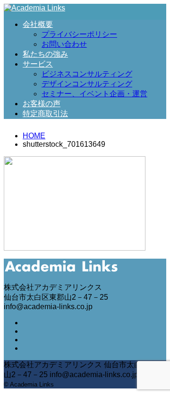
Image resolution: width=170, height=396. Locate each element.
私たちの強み (45, 54)
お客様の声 (41, 104)
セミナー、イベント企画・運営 (94, 94)
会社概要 (38, 24)
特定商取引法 (45, 114)
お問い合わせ (64, 44)
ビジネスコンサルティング (87, 74)
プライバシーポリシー (79, 34)
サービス (38, 64)
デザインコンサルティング (87, 84)
